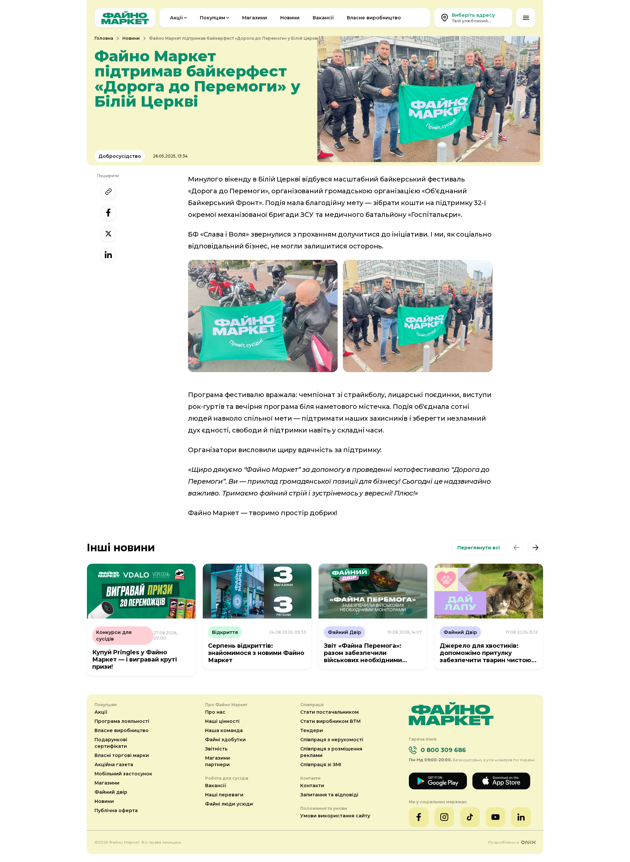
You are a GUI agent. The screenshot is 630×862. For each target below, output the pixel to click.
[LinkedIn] (521, 817)
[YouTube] (495, 817)
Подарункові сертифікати (110, 743)
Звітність (216, 749)
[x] (108, 234)
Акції (176, 18)
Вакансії (323, 18)
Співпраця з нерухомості (331, 740)
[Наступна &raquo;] (535, 548)
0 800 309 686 (443, 750)
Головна (103, 38)
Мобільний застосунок (123, 774)
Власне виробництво (374, 18)
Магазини (254, 18)
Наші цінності (222, 721)
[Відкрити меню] (526, 18)
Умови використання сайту (335, 816)
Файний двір (110, 792)
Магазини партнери (217, 761)
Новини (290, 18)
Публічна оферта (116, 810)
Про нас (215, 712)
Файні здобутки (225, 740)
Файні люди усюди (229, 804)
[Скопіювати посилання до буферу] (108, 192)
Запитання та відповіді (329, 795)
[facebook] (108, 213)
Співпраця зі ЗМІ (320, 764)
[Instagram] (444, 817)
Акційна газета (113, 764)
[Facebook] (419, 817)
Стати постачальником (329, 712)
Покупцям (212, 18)
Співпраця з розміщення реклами (331, 752)
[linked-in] (108, 255)
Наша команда (224, 730)
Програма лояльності (121, 721)
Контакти (312, 785)
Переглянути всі (478, 548)
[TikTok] (470, 817)
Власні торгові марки (121, 755)
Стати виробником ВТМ (330, 721)
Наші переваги (224, 795)
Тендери (311, 730)
